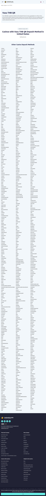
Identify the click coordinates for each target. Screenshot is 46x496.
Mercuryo (17, 227)
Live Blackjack (26, 446)
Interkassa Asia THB (19, 197)
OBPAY (17, 255)
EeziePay (2, 145)
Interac (2, 194)
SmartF (17, 340)
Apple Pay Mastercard (5, 62)
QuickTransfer (3, 318)
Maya (17, 223)
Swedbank (32, 350)
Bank (17, 75)
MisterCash (32, 229)
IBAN (31, 182)
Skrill (2, 338)
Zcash (2, 408)
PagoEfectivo (32, 267)
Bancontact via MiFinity (34, 72)
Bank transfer (18, 77)
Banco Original (33, 71)
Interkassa (3, 195)
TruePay (2, 370)
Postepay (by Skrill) (19, 308)
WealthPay (3, 401)
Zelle (17, 408)
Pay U (2, 274)
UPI (16, 376)
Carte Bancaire (33, 103)
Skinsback (32, 337)
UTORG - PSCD (33, 387)
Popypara (32, 306)
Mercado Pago (3, 227)
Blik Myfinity (32, 90)
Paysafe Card (32, 291)
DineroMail (3, 130)
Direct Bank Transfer (4, 132)
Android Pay (3, 59)
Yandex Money (3, 407)
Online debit (3, 261)
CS (1, 122)
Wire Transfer (32, 404)
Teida (31, 353)
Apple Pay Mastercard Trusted (21, 62)
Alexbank (17, 54)
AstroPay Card (3, 66)
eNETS (17, 148)
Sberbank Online (33, 331)
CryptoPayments (33, 121)
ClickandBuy (18, 113)
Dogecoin (3, 136)
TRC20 (2, 369)
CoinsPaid (17, 115)
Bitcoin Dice (3, 449)
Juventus (17, 204)
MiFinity (2, 229)
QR (31, 314)
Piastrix (2, 302)
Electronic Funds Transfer (34, 145)
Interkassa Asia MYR (34, 195)
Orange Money (33, 264)
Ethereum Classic (33, 154)
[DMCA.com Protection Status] (4, 424)
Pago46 (17, 267)
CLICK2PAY (3, 113)
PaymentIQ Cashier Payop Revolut (22, 287)
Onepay (2, 259)
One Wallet (32, 258)
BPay (2, 97)
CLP (31, 113)
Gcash (31, 169)
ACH (16, 49)
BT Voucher (32, 98)
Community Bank (19, 116)
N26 (16, 242)
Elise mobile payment (5, 147)
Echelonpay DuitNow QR (34, 141)
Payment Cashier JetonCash (6, 285)
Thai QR (17, 360)
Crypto (2, 121)
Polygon (31, 305)
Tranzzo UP (32, 367)
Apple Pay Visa (3, 63)
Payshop (17, 294)
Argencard (18, 63)
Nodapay (2, 253)
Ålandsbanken (3, 54)
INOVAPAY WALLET (4, 188)
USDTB (31, 382)
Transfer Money (4, 367)
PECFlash (32, 297)
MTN (16, 239)
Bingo (25, 436)
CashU (17, 107)
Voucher (17, 397)
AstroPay (32, 65)
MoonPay (17, 236)
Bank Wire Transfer (33, 78)
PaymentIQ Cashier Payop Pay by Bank (8, 287)
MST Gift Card (32, 238)
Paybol (31, 276)
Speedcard (3, 346)
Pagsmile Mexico (4, 270)
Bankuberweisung (33, 80)
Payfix (2, 280)
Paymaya (17, 284)
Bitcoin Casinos (3, 468)
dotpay (31, 136)
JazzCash (2, 201)
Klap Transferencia (4, 209)
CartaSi (17, 103)
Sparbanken (18, 344)
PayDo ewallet (18, 279)
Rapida (2, 321)
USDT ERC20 (3, 382)
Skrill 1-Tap (18, 338)
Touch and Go (3, 366)
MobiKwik (17, 230)
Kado (31, 204)
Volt (31, 396)
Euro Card (32, 156)
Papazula (2, 271)
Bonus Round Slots (27, 474)
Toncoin (31, 364)
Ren (16, 323)
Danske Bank (32, 124)
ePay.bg (17, 151)
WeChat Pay (18, 402)
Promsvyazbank (33, 311)
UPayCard (3, 376)
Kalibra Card (3, 206)
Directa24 (3, 133)
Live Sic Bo (25, 448)
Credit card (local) (33, 118)
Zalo (31, 407)
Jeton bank (18, 203)
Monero (2, 233)
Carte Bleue (3, 104)
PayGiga (31, 280)
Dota (17, 136)
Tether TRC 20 (3, 358)
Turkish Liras (3, 373)
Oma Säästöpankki (33, 256)
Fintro (17, 165)
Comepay (32, 115)
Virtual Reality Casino (27, 470)
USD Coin (2, 378)
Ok (23, 494)
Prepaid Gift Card (4, 311)
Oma (17, 256)
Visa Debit (32, 393)
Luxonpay (17, 218)
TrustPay (2, 372)
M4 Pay (2, 220)
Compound (32, 116)
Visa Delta (3, 394)
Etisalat (2, 156)
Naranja (17, 244)
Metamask (32, 227)
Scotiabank (32, 332)
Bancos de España (19, 74)
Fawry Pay (32, 163)
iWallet (17, 200)
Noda (31, 252)
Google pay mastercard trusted (21, 174)
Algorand (3, 56)
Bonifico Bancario (19, 95)
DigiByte (31, 128)
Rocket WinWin (3, 326)
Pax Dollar (32, 271)
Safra (31, 328)
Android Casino (4, 442)
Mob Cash (3, 230)
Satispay (17, 331)
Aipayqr (31, 51)
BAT (16, 83)
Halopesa (3, 177)
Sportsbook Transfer (4, 347)
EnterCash (32, 148)
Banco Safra (3, 72)
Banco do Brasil (18, 71)
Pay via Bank (18, 274)
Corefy (2, 118)
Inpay (17, 188)
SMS (2, 341)
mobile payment (19, 232)
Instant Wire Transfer (34, 191)
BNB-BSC (32, 92)
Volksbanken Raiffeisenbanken (21, 396)
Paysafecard (3, 293)
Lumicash (2, 218)
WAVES (31, 399)
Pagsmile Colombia (33, 268)
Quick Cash (18, 317)
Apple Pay (17, 60)
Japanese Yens (33, 200)
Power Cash (3, 309)
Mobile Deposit (4, 232)
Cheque (31, 110)
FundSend (17, 168)
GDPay (2, 171)
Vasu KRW (32, 388)
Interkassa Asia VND (34, 197)
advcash (2, 51)
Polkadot (17, 305)
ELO (16, 147)
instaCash (32, 188)
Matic (31, 221)
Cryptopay (18, 121)
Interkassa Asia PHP (4, 197)
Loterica (17, 217)
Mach (17, 220)
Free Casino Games (4, 438)
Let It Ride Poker (26, 453)
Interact (31, 194)
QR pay (17, 315)
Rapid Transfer (33, 320)
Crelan (31, 119)
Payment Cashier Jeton (34, 284)
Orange (2, 264)
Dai (31, 122)
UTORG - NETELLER (19, 387)
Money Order (18, 235)
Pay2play (32, 274)
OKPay (31, 255)
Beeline (2, 84)
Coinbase (2, 115)
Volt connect (3, 397)
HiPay (31, 179)
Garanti (2, 169)
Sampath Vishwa (4, 329)
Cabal (31, 100)
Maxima (2, 223)
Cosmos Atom (18, 118)
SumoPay (2, 349)
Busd (2, 100)
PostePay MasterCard (34, 308)
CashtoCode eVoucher (5, 107)
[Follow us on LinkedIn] (10, 421)
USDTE (2, 384)
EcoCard (2, 144)
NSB (2, 255)
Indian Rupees (3, 186)
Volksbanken (3, 396)
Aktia (31, 52)
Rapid (17, 320)
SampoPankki (18, 329)
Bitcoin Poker (26, 451)
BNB (16, 92)
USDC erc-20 (3, 379)
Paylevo (2, 284)
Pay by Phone (18, 273)
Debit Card (18, 125)
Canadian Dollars (19, 101)
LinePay (17, 212)
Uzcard (17, 388)
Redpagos (32, 321)
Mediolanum (32, 224)
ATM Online (18, 68)
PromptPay (18, 311)
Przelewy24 (3, 312)
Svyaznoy (17, 350)
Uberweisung (32, 373)
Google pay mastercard (5, 174)
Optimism (32, 262)
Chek (17, 110)
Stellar (17, 347)
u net (17, 373)
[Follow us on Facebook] (2, 421)
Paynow (2, 288)
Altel (2, 57)
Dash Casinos (3, 474)
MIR (16, 229)
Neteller (2, 250)
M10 (31, 218)
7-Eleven (2, 48)
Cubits (17, 122)
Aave (17, 48)
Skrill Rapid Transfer (34, 338)
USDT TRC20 (18, 382)
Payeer (31, 279)
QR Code (2, 315)
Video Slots (26, 478)
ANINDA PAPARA (33, 59)
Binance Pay (32, 86)
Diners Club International (20, 130)
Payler (31, 282)
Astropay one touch (33, 66)
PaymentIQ (18, 285)
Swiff (2, 352)
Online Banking (33, 259)
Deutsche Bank (18, 127)
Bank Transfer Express (5, 78)
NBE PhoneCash (33, 245)
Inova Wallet (32, 186)
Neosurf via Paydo (4, 249)
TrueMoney (32, 369)
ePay (2, 151)
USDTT (17, 384)
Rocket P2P (32, 325)
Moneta (17, 233)
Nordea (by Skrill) (33, 253)
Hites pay (17, 180)
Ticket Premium (18, 361)
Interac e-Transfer (19, 194)
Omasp (17, 258)
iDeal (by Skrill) (18, 183)
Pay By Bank (3, 273)
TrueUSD (17, 370)
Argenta (31, 63)
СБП (2, 410)
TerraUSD (2, 356)
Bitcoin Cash (32, 87)
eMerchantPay (32, 147)
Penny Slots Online (4, 464)
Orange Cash (18, 264)
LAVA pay (32, 211)
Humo (2, 182)
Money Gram (3, 235)
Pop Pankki (18, 306)
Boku (17, 93)
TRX (31, 372)
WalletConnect (3, 399)
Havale (31, 177)
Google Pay (32, 173)
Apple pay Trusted (33, 62)
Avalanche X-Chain (33, 69)
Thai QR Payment (33, 360)
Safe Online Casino (4, 434)
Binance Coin (18, 86)
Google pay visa (33, 174)
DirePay (2, 135)
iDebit (31, 183)
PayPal (31, 288)
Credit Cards (3, 119)
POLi (2, 305)
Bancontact (18, 72)
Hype (17, 182)
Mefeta (2, 226)
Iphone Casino (3, 446)
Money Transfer (33, 235)
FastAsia (17, 163)
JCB (16, 201)
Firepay (31, 165)
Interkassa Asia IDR (19, 195)
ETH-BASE (3, 154)
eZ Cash (2, 160)
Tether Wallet (3, 360)
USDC (17, 378)
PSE (16, 312)
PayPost (31, 290)
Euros (2, 157)
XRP (31, 405)
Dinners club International (35, 130)
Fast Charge (3, 163)
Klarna (17, 209)
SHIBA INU (18, 335)
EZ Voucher (18, 160)
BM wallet (3, 92)
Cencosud (3, 109)
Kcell (31, 206)
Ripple (2, 325)
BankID (2, 80)
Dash (2, 125)
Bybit (17, 100)
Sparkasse (32, 344)
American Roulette (27, 434)
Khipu (2, 208)
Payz (16, 297)
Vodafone (32, 394)
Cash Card (17, 104)
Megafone (32, 226)
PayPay (2, 290)
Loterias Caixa (3, 217)
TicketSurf (32, 361)
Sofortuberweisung (4, 343)
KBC (16, 206)
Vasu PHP (3, 390)
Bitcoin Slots (3, 451)
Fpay (31, 166)
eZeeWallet (32, 160)
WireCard (2, 405)
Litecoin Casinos (4, 472)
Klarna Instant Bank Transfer (35, 209)
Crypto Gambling (4, 448)
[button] (42, 1)
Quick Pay (32, 317)
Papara (31, 270)
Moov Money (32, 236)
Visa (2, 393)
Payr (2, 291)
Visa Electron (18, 394)
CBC (31, 107)
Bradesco (17, 97)
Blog (24, 461)
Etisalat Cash (18, 156)
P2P (16, 265)
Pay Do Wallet (32, 273)
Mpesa (17, 238)
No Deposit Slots (4, 463)
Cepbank (32, 109)
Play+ (31, 303)
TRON (17, 369)
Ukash (2, 375)
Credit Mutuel (18, 119)
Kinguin (17, 208)
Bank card (32, 75)
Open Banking (3, 262)
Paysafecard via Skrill (19, 293)
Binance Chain (3, 86)
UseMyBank (3, 385)
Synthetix (2, 353)
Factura (17, 162)
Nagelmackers (3, 244)
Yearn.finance (18, 407)
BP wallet (32, 95)
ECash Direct (3, 141)
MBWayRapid (3, 224)
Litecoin (2, 214)
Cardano (31, 101)
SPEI (16, 346)
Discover (17, 135)
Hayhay (2, 179)
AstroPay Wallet (4, 68)
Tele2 (2, 355)
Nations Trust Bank (4, 245)
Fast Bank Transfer (33, 162)
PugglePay (32, 312)
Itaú (31, 198)
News (25, 463)
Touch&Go (32, 366)
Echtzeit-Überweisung (19, 142)
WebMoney (18, 401)
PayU (31, 296)
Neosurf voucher (19, 249)
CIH (1, 112)
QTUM (2, 317)
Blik (16, 90)
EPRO (31, 151)
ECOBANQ (32, 142)
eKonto (17, 145)
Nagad (31, 242)
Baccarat (25, 440)
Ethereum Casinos (4, 470)
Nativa (17, 245)
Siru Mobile (18, 337)
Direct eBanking (18, 132)
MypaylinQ (3, 242)
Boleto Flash (3, 95)
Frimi (2, 168)
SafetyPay (17, 328)
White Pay (17, 404)
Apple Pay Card (33, 60)
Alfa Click (32, 54)
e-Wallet (2, 139)
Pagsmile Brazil (18, 268)
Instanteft (3, 192)
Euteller (31, 157)
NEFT (2, 247)
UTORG (2, 387)
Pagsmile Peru (18, 270)
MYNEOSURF (32, 241)
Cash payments (33, 104)
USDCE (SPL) (32, 379)
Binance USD (3, 87)
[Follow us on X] (5, 421)
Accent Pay (3, 49)
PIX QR (17, 303)
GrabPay (2, 176)
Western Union (3, 404)
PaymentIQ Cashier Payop (35, 285)
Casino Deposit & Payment (28, 466)
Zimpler (31, 408)
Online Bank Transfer (19, 259)
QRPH (31, 315)
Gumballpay (18, 176)
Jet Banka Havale (33, 201)
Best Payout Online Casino (28, 464)
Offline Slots (26, 472)
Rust (16, 326)
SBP (16, 332)
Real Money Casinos (4, 481)
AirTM (17, 52)
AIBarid (17, 51)
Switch (31, 352)
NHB (16, 252)
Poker (25, 449)
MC (16, 224)
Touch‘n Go (18, 366)
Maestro (31, 220)
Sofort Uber (32, 341)
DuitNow (17, 138)
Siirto (2, 337)
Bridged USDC (32, 97)
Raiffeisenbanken (19, 318)
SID (31, 335)
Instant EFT (18, 191)
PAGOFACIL (3, 268)
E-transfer (32, 138)
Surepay (31, 349)
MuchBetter (32, 239)
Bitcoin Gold (3, 89)
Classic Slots (26, 476)
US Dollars (32, 376)
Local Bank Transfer (4, 215)
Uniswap (31, 375)
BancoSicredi (3, 75)
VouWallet (32, 397)
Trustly (31, 370)
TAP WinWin (18, 353)
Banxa (31, 81)
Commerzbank (3, 116)
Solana (17, 343)
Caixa (2, 101)
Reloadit (2, 323)
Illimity (17, 185)
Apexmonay (3, 60)
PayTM (2, 296)
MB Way (31, 223)
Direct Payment (33, 132)
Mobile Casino (3, 436)
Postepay (2, 308)
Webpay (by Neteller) (5, 402)
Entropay (2, 150)
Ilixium (2, 185)
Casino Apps (3, 440)
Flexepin (2, 166)
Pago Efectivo (32, 265)
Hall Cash (32, 176)
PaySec (31, 293)
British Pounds (3, 98)
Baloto (2, 71)
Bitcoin (17, 87)
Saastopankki (3, 328)
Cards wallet (3, 103)
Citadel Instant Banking (20, 112)
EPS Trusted (18, 153)
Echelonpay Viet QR (4, 142)
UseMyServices (33, 385)
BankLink (17, 80)
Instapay (31, 192)
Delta (2, 127)
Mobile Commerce (33, 230)
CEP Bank (17, 109)
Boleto (31, 93)
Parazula (17, 271)
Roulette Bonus (4, 478)
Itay (2, 200)
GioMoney (3, 173)
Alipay (17, 56)
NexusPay (32, 250)
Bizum (2, 90)
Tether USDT (32, 358)
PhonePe (32, 300)
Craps (25, 438)
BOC (2, 93)
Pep (2, 299)
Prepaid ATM (18, 309)
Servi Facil (32, 334)
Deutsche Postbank (33, 127)
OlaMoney (3, 256)
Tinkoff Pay (32, 363)
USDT (17, 381)
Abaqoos (32, 48)
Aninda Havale (18, 59)
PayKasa (17, 282)
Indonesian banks (19, 186)
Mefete (17, 226)
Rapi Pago (3, 320)
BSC (16, 98)
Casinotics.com (16, 425)
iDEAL (2, 183)
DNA (31, 135)
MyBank (17, 241)
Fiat (2, 165)
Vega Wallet (18, 390)
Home (2, 5)
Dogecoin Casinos (4, 476)
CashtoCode (32, 106)
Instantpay (18, 192)
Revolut (31, 323)
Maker (2, 221)
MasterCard (18, 221)
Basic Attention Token (5, 83)
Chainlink (2, 110)
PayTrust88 (18, 296)
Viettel (17, 391)
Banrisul (17, 81)
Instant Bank (18, 189)
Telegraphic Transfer (19, 355)
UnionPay (17, 375)
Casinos (5, 5)
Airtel (2, 52)
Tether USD (18, 358)
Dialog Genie (18, 128)
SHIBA (2, 335)
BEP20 (17, 84)
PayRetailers (18, 291)
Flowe (17, 166)
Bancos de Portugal (33, 74)
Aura (2, 69)
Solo (2, 344)
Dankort (17, 124)
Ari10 (17, 65)
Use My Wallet (33, 384)
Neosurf (31, 247)
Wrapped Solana (19, 405)
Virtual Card (32, 391)
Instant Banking (4, 191)
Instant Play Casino (27, 468)
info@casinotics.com (4, 428)
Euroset (17, 157)
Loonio (17, 215)
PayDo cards (3, 279)
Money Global (32, 233)
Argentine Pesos (4, 65)
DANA (2, 124)
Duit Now (2, 138)
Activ (31, 49)
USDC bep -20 (32, 378)
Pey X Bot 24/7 (3, 300)
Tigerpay (2, 363)
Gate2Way (17, 169)
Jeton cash (32, 203)
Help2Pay (17, 179)
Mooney (2, 236)
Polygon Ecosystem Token (5, 306)
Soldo (31, 343)
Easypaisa (32, 139)
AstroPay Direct (18, 66)
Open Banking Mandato (20, 262)
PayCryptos (18, 277)
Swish (17, 352)
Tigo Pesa (17, 363)
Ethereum (17, 154)
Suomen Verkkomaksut (20, 349)
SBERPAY (2, 332)
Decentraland (32, 125)
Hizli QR (31, 180)
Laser (17, 211)
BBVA (31, 83)
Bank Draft (3, 77)
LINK (31, 212)
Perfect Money (18, 299)
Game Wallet (32, 168)
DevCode (2, 128)
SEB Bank (2, 334)
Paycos (2, 277)
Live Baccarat (26, 444)
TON (16, 364)
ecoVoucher (32, 144)
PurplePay (3, 314)
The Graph (3, 361)
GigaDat (31, 171)
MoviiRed (2, 238)
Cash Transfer (3, 106)
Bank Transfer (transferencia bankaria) (37, 77)
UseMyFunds (18, 385)
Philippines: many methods (20, 300)
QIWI (17, 314)
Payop (17, 288)
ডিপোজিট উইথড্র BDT (19, 410)
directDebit (18, 133)
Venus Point (32, 390)
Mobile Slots (3, 466)
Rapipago (17, 321)
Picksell (17, 302)
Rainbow (32, 318)
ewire (17, 159)
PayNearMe (32, 287)
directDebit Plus (33, 133)
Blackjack (25, 442)
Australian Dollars (19, 69)
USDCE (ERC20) (18, 379)
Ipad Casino (3, 444)
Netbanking (32, 249)
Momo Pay (32, 232)
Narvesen (32, 244)
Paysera (2, 294)
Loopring (32, 215)
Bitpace (17, 89)
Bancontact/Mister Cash (5, 74)
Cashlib (17, 106)
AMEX (31, 57)
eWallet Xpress (4, 159)
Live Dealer (26, 479)
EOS (31, 150)
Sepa (17, 334)
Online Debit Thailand (19, 261)
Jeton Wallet (3, 204)
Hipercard (3, 180)
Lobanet (31, 214)
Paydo (31, 277)
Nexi (16, 250)
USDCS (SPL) (3, 381)
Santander (32, 329)
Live (16, 214)
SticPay (31, 347)
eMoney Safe (3, 148)
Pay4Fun (2, 276)
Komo (2, 211)
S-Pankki (31, 326)
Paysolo (31, 294)
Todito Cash (3, 364)
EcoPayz (17, 144)
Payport (17, 290)
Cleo (31, 112)
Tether (17, 356)
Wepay (31, 402)
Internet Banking (4, 198)
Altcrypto (32, 56)
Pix (1, 303)
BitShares (32, 89)
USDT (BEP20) (32, 381)
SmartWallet (32, 340)
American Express (19, 57)
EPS (2, 153)
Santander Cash (4, 331)
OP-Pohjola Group (33, 261)
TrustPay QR (18, 372)
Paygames (17, 280)
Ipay (16, 198)
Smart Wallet (3, 340)
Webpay (31, 401)
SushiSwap (3, 350)
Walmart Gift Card (19, 399)
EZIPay (2, 162)
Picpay (31, 302)
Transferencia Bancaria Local (21, 367)
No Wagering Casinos (5, 453)
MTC (2, 239)
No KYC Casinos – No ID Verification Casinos (8, 455)
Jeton (2, 203)
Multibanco (3, 241)
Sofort (17, 341)
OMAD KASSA (3, 258)
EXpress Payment (33, 159)
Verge (2, 391)
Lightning (2, 212)
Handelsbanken (18, 177)
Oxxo (2, 265)
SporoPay (32, 346)
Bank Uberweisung (19, 78)
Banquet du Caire (4, 81)
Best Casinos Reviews (5, 461)
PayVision (3, 297)
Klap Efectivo (32, 208)
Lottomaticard (33, 217)
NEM (16, 247)
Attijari (31, 68)
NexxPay (2, 252)
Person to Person (33, 299)
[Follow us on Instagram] (7, 421)
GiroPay (17, 173)
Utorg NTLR (3, 388)
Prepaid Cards (32, 309)
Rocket (17, 325)
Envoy (17, 150)
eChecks (17, 141)
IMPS (31, 185)
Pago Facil (3, 267)
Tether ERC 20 (32, 356)
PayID (2, 282)
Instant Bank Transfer (34, 189)
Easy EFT (17, 139)
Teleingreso (32, 355)
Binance (31, 84)
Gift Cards (17, 171)
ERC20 (31, 153)
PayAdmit (17, 276)
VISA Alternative (19, 393)
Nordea (17, 253)
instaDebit (3, 189)
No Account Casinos (4, 479)
